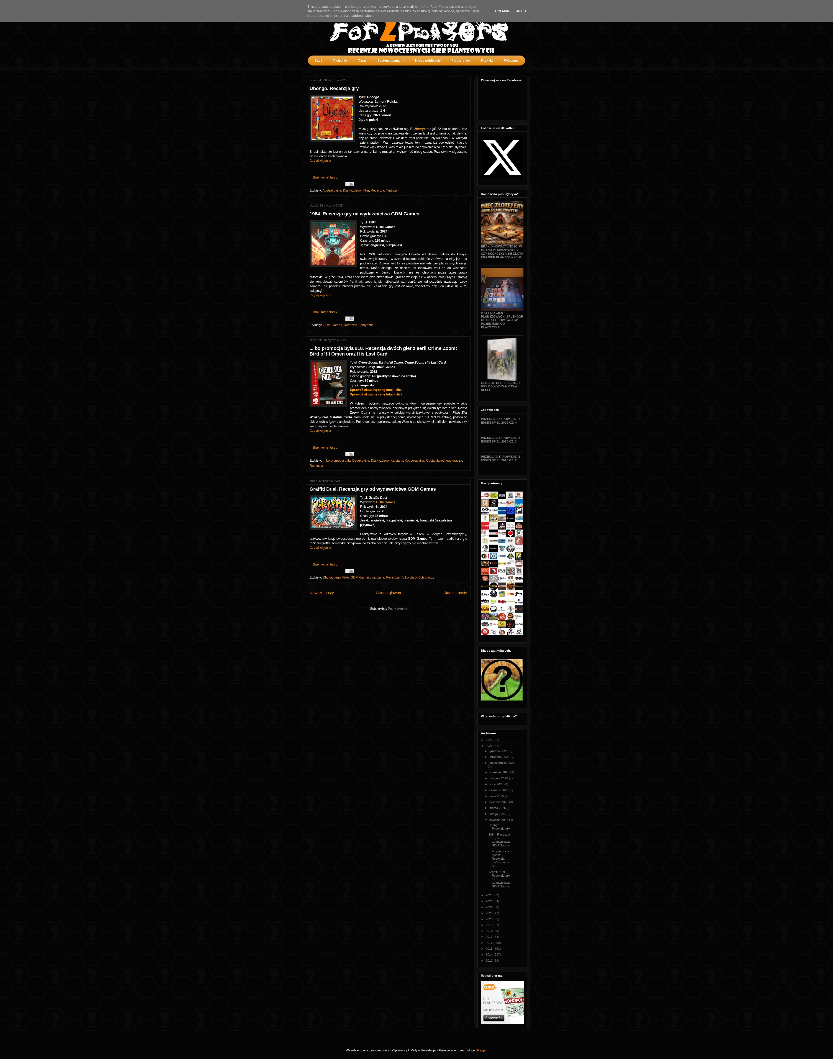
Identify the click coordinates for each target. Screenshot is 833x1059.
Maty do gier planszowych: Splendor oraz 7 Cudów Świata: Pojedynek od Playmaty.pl (502, 320)
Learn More (500, 11)
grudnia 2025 (498, 751)
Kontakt (487, 60)
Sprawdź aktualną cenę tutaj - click (376, 390)
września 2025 (499, 772)
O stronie (340, 60)
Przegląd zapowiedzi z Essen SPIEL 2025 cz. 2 (500, 458)
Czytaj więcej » (320, 160)
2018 (490, 931)
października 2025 (502, 762)
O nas (362, 60)
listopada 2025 (499, 757)
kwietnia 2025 (499, 802)
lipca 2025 (496, 784)
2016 (490, 942)
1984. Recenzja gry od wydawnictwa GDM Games (364, 213)
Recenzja (377, 190)
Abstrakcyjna (332, 190)
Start (318, 60)
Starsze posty (455, 593)
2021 (490, 913)
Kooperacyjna (414, 460)
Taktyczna (366, 325)
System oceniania (390, 60)
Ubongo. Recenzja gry (334, 88)
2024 (490, 895)
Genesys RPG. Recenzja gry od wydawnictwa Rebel (500, 386)
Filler (365, 190)
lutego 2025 (498, 814)
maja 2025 (497, 796)
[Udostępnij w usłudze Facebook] (351, 184)
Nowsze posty (322, 593)
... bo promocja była (337, 460)
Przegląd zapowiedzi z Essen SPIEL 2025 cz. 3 (500, 439)
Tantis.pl (391, 190)
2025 (490, 746)
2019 (490, 925)
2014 (490, 954)
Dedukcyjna (360, 460)
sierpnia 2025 (499, 778)
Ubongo (420, 129)
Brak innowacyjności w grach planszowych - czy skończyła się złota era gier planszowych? (502, 252)
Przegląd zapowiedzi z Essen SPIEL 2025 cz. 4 (500, 420)
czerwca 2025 (499, 790)
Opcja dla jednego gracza (444, 460)
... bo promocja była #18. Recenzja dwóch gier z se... (499, 858)
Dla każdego (352, 190)
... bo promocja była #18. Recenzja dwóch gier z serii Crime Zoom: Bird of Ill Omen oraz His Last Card (383, 351)
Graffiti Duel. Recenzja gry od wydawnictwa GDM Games (373, 489)
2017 (490, 936)
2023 (490, 901)
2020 (490, 919)
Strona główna (388, 593)
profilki (523, 68)
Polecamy (511, 60)
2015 (490, 948)
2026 (490, 740)
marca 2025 (498, 808)
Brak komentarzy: (326, 177)
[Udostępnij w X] (347, 184)
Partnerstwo (460, 60)
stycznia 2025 (499, 819)
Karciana (396, 460)
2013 (490, 960)
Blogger (481, 1050)
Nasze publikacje (428, 60)
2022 (490, 907)
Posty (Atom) (397, 608)
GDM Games (332, 325)
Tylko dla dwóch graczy (418, 577)
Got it (521, 11)
